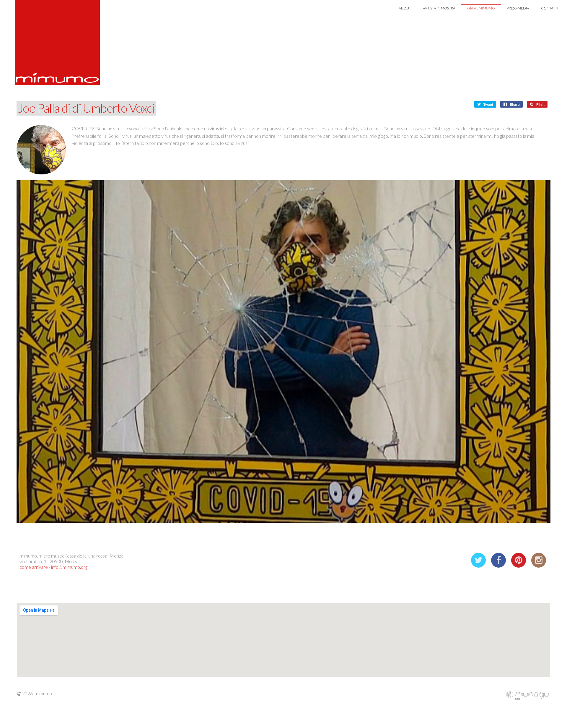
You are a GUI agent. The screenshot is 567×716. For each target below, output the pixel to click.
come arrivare (33, 567)
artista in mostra (439, 8)
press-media (518, 8)
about (405, 8)
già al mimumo (481, 8)
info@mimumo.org (69, 567)
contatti (549, 8)
